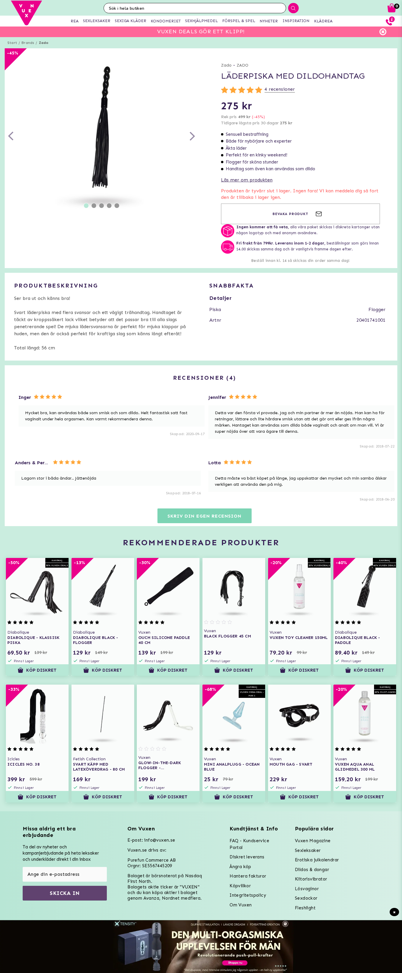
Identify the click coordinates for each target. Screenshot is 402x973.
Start (12, 43)
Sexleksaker (307, 850)
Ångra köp (240, 866)
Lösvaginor (307, 888)
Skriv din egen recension (204, 516)
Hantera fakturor (248, 876)
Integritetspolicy (248, 895)
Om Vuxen (241, 905)
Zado (44, 43)
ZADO (242, 65)
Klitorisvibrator (311, 879)
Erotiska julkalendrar (317, 860)
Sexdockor (306, 898)
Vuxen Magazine (313, 840)
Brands (27, 43)
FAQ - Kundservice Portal (249, 844)
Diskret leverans (247, 857)
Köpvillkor (240, 885)
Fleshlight (305, 908)
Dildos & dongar (312, 869)
